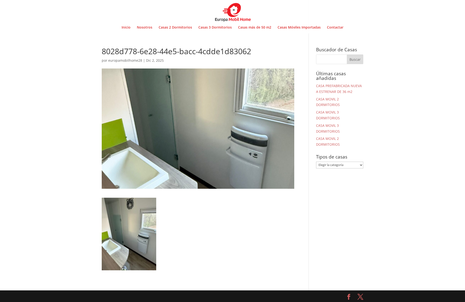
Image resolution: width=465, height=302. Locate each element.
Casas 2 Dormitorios (175, 28)
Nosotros (144, 28)
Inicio (126, 28)
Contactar (335, 28)
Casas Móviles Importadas (299, 28)
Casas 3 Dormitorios (215, 28)
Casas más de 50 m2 (254, 28)
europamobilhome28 (125, 60)
